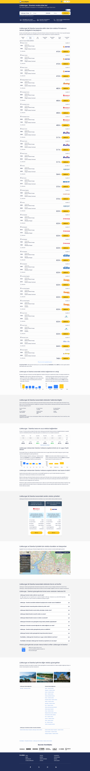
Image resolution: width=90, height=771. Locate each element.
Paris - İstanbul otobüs (49, 716)
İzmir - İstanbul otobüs (49, 705)
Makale (55, 758)
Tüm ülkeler (56, 760)
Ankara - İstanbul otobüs (49, 692)
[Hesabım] (61, 1)
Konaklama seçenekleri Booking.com (26, 15)
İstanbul (67, 552)
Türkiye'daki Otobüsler (28, 740)
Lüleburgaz (60, 552)
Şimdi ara (65, 51)
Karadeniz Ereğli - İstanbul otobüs (51, 699)
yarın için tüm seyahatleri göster (45, 362)
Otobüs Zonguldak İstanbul (50, 724)
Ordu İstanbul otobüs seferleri (50, 714)
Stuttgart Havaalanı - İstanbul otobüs (51, 733)
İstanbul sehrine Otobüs (47, 740)
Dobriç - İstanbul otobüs (49, 697)
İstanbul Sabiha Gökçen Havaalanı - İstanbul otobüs (54, 729)
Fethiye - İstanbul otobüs (49, 701)
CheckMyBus (21, 740)
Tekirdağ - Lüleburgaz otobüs (25, 688)
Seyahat (41, 760)
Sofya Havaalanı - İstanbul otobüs (51, 731)
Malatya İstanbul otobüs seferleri (51, 712)
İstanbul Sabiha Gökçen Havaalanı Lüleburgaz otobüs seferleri (31, 729)
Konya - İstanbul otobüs (49, 710)
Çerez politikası (43, 758)
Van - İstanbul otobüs (49, 722)
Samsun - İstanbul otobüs (49, 718)
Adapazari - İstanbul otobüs (50, 690)
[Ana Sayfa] (24, 1)
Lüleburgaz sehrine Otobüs (38, 740)
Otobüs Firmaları (29, 760)
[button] (28, 551)
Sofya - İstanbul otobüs (49, 720)
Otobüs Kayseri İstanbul (49, 709)
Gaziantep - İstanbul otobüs (50, 703)
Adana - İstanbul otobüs (49, 688)
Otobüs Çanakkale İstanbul (50, 695)
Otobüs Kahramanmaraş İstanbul (51, 707)
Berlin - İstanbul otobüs (49, 693)
